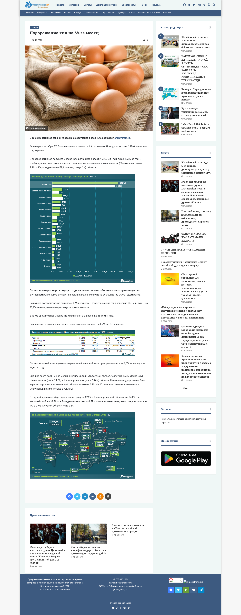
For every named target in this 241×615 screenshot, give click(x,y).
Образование (108, 12)
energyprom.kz (122, 137)
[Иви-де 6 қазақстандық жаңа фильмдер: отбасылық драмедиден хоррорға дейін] (89, 534)
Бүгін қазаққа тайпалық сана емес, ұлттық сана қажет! (194, 112)
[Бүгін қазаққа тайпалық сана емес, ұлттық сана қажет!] (170, 113)
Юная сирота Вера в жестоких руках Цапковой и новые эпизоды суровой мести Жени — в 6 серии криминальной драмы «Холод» (48, 555)
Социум (77, 12)
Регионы (167, 12)
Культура (122, 12)
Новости (60, 5)
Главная (30, 12)
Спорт (132, 12)
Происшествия (92, 12)
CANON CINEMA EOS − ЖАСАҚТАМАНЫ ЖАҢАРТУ (194, 237)
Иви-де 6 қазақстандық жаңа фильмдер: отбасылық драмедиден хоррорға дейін (89, 550)
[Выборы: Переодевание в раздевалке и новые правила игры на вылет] (170, 94)
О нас (144, 5)
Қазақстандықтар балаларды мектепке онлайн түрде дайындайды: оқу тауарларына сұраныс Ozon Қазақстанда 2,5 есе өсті (195, 337)
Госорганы (42, 12)
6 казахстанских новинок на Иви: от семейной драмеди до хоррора (128, 528)
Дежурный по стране (106, 5)
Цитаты (88, 5)
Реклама (156, 5)
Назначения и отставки (149, 12)
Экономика (55, 12)
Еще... (186, 388)
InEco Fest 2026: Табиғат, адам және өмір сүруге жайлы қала (196, 128)
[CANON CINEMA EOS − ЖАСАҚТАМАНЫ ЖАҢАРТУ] (170, 238)
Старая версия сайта (120, 603)
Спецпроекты (129, 5)
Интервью (74, 5)
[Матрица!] (37, 5)
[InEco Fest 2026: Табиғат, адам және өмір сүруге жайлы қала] (170, 129)
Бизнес (67, 12)
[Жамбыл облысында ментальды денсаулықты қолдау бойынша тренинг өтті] (170, 41)
